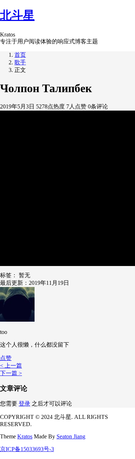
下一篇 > (11, 373)
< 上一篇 (11, 366)
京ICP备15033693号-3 (27, 449)
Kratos (24, 436)
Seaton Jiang (71, 436)
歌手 (20, 62)
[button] (6, 358)
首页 (20, 55)
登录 (24, 403)
